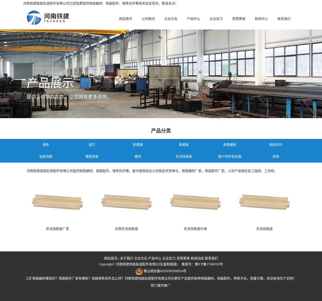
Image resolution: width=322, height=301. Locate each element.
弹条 (46, 144)
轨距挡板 (46, 156)
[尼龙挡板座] (265, 201)
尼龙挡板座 (184, 156)
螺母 (138, 156)
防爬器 (138, 144)
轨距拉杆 (275, 144)
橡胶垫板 (92, 156)
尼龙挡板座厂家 (57, 229)
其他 (275, 156)
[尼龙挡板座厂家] (58, 201)
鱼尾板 (184, 144)
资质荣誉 (238, 19)
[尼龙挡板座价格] (196, 201)
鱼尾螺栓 (229, 144)
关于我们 (126, 258)
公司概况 (148, 19)
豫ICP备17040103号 (209, 264)
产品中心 (193, 19)
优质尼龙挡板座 (126, 229)
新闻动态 (197, 258)
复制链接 (170, 264)
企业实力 (216, 19)
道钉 (92, 144)
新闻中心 (261, 19)
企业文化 (171, 19)
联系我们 (284, 19)
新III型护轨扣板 (230, 156)
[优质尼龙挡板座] (127, 201)
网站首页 (125, 19)
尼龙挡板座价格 (195, 229)
